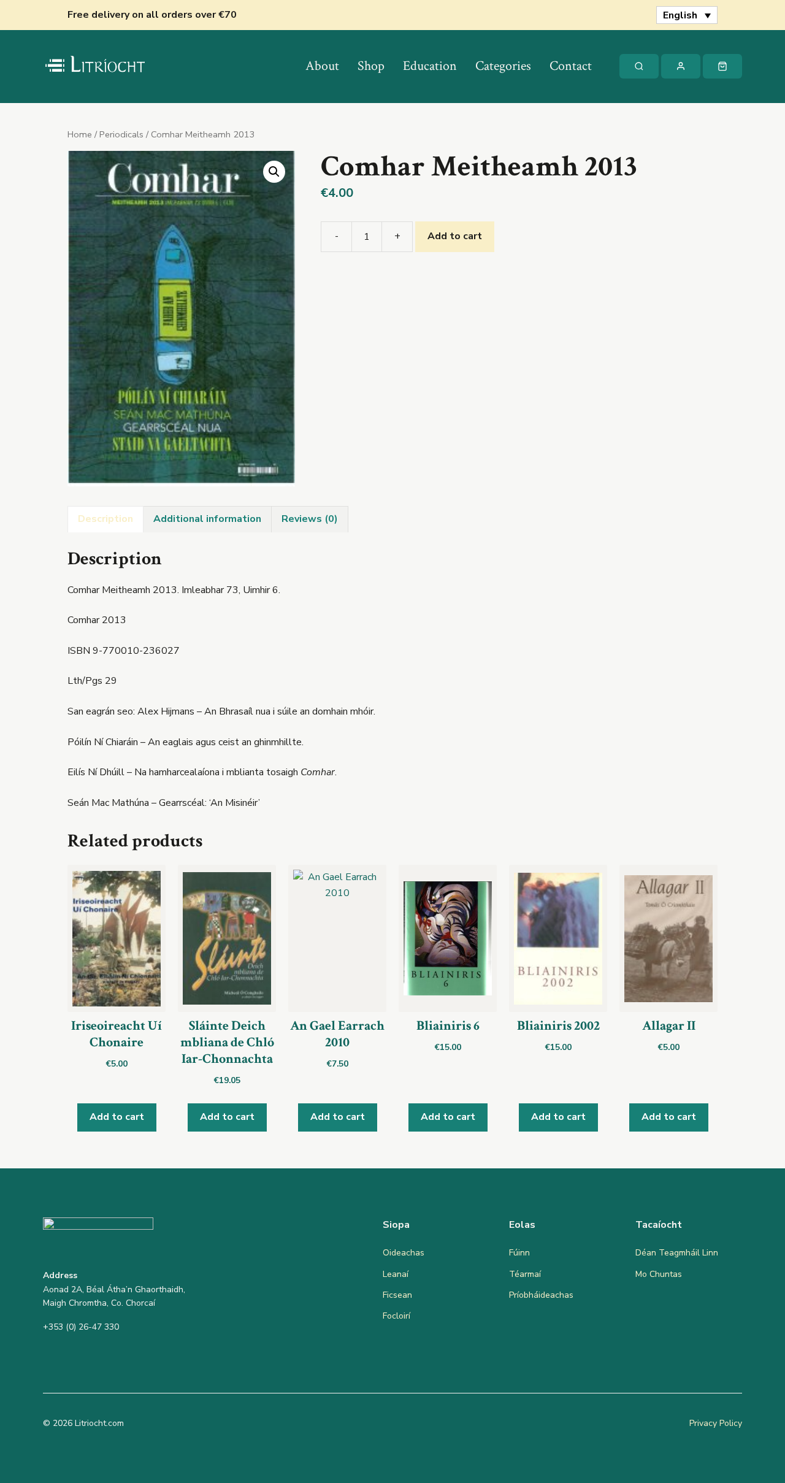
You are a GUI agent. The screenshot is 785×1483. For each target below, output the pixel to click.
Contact (571, 66)
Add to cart (454, 236)
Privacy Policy (715, 1423)
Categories (503, 66)
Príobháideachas (541, 1295)
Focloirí (396, 1316)
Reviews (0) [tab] (309, 519)
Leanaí (395, 1274)
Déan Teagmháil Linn (676, 1253)
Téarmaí (525, 1274)
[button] (274, 172)
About (322, 66)
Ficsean (397, 1295)
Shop (371, 66)
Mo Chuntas (658, 1274)
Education (430, 66)
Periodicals (121, 134)
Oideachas (403, 1253)
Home (79, 134)
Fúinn (519, 1253)
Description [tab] (105, 519)
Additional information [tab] (207, 519)
